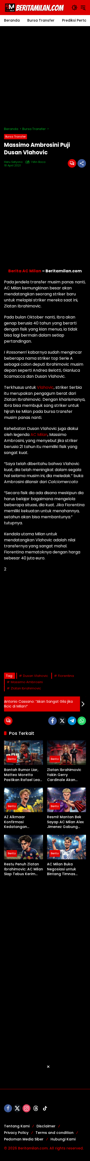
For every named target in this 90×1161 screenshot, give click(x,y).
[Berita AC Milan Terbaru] (35, 7)
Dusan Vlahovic (35, 675)
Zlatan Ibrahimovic (26, 688)
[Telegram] (72, 721)
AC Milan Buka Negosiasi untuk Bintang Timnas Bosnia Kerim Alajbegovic (61, 869)
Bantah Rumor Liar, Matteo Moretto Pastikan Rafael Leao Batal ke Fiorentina (23, 774)
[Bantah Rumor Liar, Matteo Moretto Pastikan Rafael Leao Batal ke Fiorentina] (23, 752)
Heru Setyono (13, 162)
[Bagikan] (82, 163)
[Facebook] (52, 721)
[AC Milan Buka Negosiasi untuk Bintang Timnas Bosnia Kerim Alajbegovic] (66, 847)
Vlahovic (45, 387)
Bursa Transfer (15, 137)
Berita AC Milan (24, 271)
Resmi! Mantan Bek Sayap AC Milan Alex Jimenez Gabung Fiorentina (65, 822)
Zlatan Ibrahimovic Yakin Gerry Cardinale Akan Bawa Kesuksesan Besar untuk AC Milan (66, 774)
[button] (75, 8)
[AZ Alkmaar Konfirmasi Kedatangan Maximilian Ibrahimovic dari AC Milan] (23, 800)
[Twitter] (62, 721)
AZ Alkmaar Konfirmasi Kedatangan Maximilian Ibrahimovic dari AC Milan (22, 822)
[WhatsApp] (82, 721)
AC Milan (39, 434)
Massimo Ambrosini (27, 682)
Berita (12, 759)
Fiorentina (66, 675)
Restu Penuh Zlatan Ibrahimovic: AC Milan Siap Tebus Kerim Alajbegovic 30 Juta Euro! (23, 869)
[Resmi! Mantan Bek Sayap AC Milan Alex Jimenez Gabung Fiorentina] (66, 800)
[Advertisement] (45, 76)
